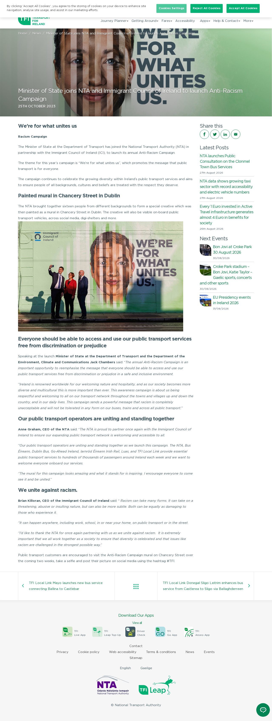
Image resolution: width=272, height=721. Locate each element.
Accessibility (185, 21)
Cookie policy (88, 652)
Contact (136, 646)
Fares (166, 21)
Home (22, 33)
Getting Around (144, 21)
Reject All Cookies (206, 8)
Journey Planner (113, 21)
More (247, 21)
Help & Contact (225, 21)
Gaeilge (146, 668)
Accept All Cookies (243, 8)
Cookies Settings (171, 8)
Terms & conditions (161, 652)
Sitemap (136, 658)
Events (209, 652)
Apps (204, 21)
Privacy (62, 652)
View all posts (136, 586)
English (125, 668)
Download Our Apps (136, 619)
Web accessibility (122, 652)
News (36, 33)
